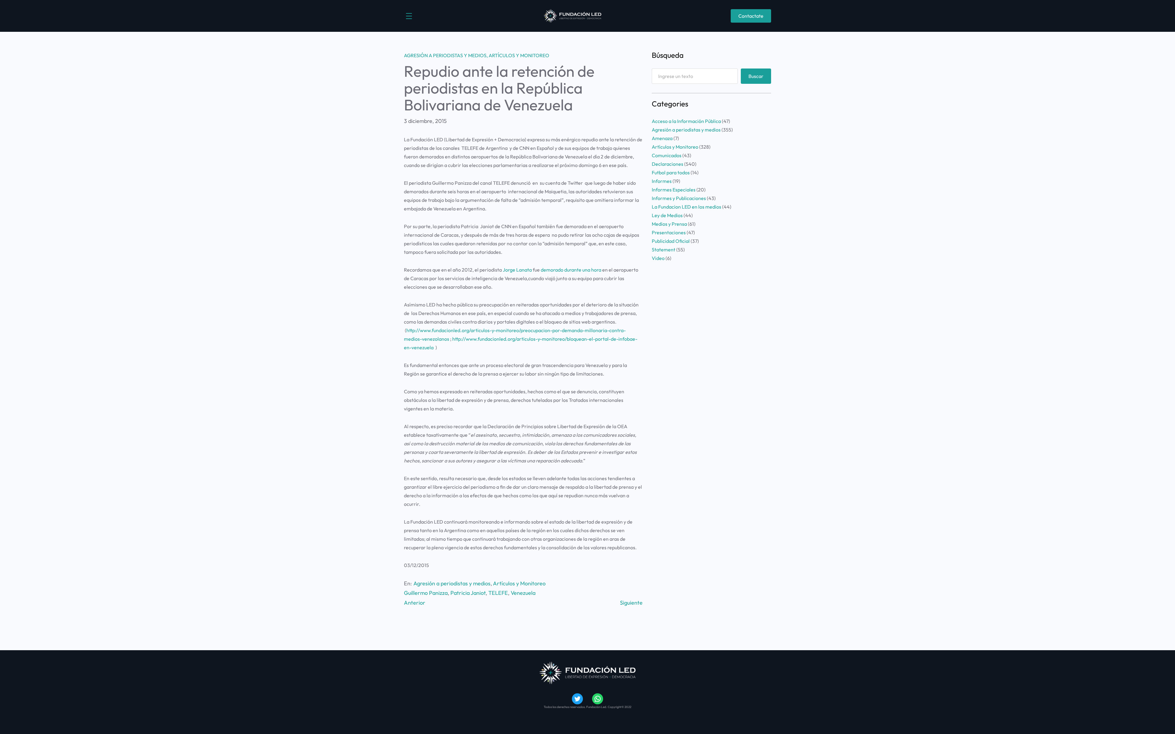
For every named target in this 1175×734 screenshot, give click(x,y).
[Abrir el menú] (409, 16)
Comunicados (666, 155)
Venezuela (523, 592)
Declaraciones (667, 164)
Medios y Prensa (669, 224)
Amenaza (662, 138)
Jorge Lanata (517, 270)
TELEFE (498, 592)
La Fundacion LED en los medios (686, 207)
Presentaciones (669, 232)
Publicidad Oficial (671, 241)
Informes (662, 181)
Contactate (750, 16)
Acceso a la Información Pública (686, 121)
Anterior (414, 602)
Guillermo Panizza (426, 592)
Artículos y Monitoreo (519, 55)
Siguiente (631, 602)
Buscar (755, 76)
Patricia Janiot (468, 592)
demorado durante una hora (571, 270)
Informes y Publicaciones (679, 198)
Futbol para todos (671, 172)
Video (658, 258)
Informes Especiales (674, 190)
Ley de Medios (667, 215)
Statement (663, 250)
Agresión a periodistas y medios (445, 55)
